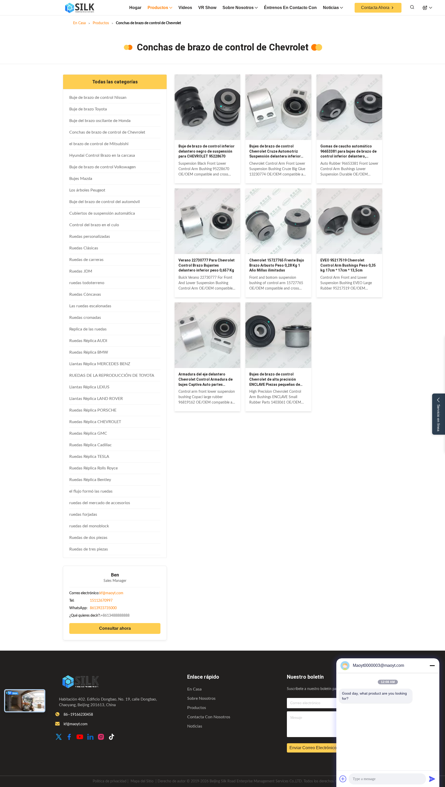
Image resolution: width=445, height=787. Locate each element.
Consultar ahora (115, 628)
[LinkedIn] (90, 737)
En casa (194, 689)
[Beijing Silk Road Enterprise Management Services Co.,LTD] (79, 8)
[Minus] (432, 665)
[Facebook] (69, 737)
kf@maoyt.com (111, 593)
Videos (185, 7)
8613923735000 (103, 608)
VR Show (207, 7)
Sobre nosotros (238, 7)
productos (196, 708)
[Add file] (343, 778)
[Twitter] (58, 737)
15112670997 (101, 600)
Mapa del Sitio (142, 781)
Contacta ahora (375, 7)
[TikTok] (111, 737)
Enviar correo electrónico (313, 748)
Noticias (331, 7)
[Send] (432, 778)
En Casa (79, 23)
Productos (158, 7)
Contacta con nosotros (208, 717)
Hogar (135, 7)
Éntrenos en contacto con (290, 7)
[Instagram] (101, 737)
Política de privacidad (109, 781)
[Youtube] (79, 737)
